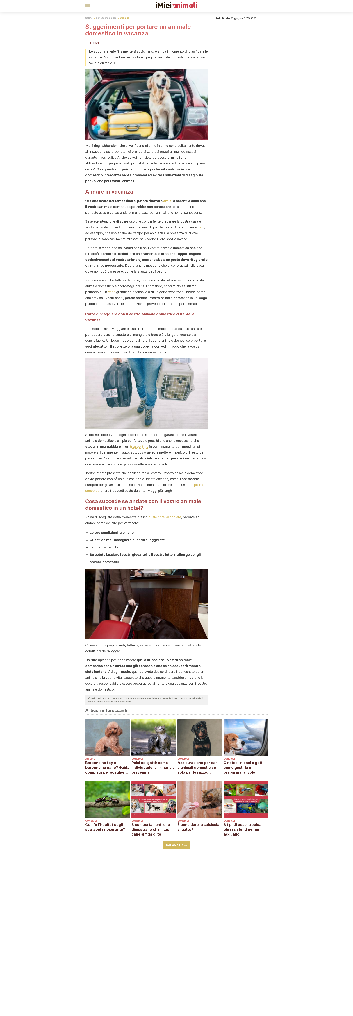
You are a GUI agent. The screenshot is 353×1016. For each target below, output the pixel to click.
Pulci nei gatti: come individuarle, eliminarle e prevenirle (153, 767)
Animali (90, 758)
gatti (200, 227)
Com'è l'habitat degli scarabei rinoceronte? (105, 827)
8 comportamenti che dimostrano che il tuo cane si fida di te (150, 829)
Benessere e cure (106, 18)
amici (167, 201)
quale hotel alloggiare (165, 517)
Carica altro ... (176, 845)
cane (111, 292)
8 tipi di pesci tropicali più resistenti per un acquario (243, 829)
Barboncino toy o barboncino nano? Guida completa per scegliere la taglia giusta (107, 768)
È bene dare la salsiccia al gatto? (198, 827)
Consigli (124, 18)
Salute (89, 18)
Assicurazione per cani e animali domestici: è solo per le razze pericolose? (198, 768)
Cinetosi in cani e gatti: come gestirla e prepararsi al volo (244, 767)
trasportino (139, 446)
